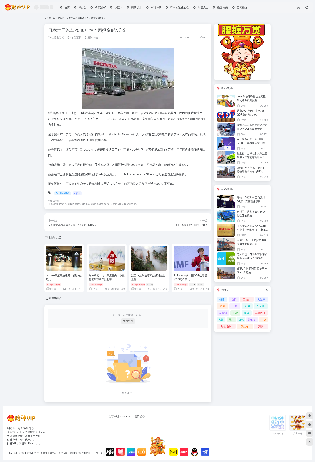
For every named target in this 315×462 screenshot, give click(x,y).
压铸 (234, 306)
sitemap (126, 416)
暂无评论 (55, 298)
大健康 (261, 299)
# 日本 (77, 193)
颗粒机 (252, 319)
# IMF (200, 284)
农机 (233, 299)
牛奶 (263, 319)
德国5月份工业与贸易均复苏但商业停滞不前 (251, 242)
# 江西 (150, 284)
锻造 (222, 299)
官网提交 (140, 416)
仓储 (247, 306)
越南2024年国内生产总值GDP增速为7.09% (251, 112)
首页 (49, 17)
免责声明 (114, 416)
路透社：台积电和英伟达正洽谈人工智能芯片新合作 (252, 155)
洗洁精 (245, 326)
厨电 (241, 319)
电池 (235, 313)
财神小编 (92, 37)
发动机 (261, 306)
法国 (222, 306)
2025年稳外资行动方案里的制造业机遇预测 (251, 98)
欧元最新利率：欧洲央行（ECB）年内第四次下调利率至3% (252, 143)
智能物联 (226, 326)
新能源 (223, 313)
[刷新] (267, 290)
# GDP (192, 284)
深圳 (260, 326)
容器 (221, 319)
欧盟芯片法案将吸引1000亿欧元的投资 (251, 213)
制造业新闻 (58, 17)
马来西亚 (260, 313)
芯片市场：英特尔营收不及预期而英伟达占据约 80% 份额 (252, 258)
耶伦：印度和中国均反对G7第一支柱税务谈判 (251, 199)
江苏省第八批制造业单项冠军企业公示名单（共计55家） (252, 229)
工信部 (247, 299)
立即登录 (128, 321)
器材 (231, 319)
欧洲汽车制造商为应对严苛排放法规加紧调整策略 (252, 126)
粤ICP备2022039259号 (81, 452)
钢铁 (246, 313)
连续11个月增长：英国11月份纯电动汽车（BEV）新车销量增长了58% (252, 171)
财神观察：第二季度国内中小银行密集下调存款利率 (107, 277)
